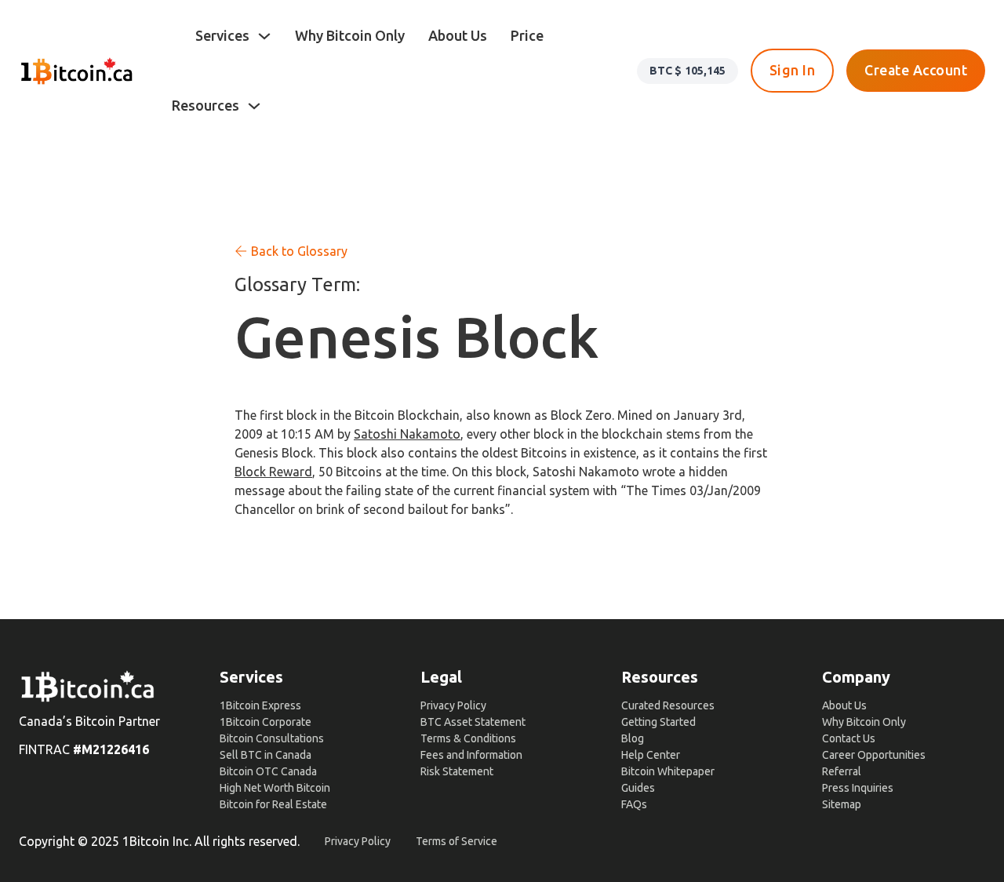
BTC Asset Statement (473, 722)
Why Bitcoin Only (350, 35)
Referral (841, 771)
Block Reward (273, 472)
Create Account (915, 70)
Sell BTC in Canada (265, 755)
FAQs (634, 804)
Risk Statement (456, 771)
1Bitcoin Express (260, 705)
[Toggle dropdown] (264, 36)
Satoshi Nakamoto (407, 434)
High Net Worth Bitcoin (275, 788)
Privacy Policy (453, 705)
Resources (205, 105)
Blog (632, 738)
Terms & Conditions (468, 738)
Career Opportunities (874, 755)
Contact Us (848, 738)
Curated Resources (668, 705)
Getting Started (658, 722)
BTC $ (687, 70)
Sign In (792, 70)
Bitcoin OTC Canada (268, 771)
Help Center (650, 755)
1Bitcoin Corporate (265, 722)
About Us (457, 35)
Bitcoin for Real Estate (273, 804)
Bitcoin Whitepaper (668, 771)
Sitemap (841, 804)
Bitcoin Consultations (272, 738)
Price (527, 35)
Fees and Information (471, 755)
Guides (638, 788)
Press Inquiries (857, 788)
